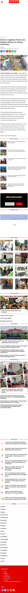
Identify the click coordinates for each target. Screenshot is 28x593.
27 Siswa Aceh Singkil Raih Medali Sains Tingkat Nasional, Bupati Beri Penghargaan (16, 443)
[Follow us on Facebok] (2, 590)
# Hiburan (2, 509)
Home (1, 37)
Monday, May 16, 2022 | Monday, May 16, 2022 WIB (9, 48)
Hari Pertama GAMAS (5, 318)
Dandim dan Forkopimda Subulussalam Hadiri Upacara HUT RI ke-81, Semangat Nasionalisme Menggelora (12, 397)
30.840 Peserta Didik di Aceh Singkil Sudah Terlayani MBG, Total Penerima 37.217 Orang (16, 456)
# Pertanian (3, 553)
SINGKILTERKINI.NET (5, 73)
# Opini (2, 531)
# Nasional (3, 525)
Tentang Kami (7, 576)
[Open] (26, 1)
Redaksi (6, 573)
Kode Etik (6, 580)
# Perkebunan (4, 547)
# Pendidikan (3, 536)
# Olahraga (3, 528)
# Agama (2, 506)
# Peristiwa (3, 544)
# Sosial (2, 561)
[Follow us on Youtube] (11, 590)
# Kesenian (3, 523)
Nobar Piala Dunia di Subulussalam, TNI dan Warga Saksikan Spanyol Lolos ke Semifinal (13, 401)
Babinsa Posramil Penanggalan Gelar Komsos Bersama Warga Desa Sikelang (16, 150)
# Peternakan (3, 555)
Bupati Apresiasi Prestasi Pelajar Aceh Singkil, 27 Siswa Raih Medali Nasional (13, 356)
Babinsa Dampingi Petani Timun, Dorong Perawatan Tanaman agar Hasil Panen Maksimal (15, 481)
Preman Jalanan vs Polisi (6, 315)
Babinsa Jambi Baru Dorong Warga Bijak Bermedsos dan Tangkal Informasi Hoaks (15, 498)
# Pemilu (2, 534)
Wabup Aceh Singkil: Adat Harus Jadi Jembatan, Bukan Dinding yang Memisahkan (14, 468)
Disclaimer (6, 575)
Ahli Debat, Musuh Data (6, 321)
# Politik (2, 558)
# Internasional (4, 517)
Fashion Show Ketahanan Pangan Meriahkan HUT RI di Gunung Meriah (14, 492)
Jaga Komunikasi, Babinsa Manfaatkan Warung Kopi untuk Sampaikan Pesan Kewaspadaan (16, 185)
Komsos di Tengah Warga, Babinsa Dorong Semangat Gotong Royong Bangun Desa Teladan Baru (16, 462)
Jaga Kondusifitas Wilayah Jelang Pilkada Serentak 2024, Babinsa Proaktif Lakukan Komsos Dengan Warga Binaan (16, 168)
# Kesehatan (3, 520)
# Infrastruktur (4, 515)
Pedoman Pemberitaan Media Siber (12, 581)
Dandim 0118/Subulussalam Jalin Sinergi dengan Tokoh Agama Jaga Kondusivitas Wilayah (12, 391)
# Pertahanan (3, 550)
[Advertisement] (14, 21)
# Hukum (2, 512)
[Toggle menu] (2, 2)
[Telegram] (15, 51)
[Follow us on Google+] (8, 590)
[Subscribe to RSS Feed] (13, 590)
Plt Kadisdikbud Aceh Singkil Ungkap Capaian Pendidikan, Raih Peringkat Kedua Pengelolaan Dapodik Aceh (12, 351)
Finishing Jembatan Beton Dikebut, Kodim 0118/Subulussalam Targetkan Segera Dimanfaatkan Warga (11, 406)
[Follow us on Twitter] (5, 590)
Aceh (4, 37)
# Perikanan (3, 542)
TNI (6, 37)
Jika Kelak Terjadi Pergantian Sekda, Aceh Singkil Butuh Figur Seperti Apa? (13, 341)
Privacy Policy (7, 578)
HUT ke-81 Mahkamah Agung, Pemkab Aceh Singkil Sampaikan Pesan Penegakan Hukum (13, 346)
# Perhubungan (4, 539)
